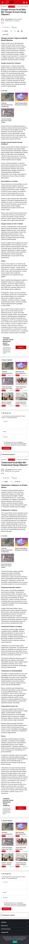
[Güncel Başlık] (10, 2)
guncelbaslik (8, 19)
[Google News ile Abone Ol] (6, 27)
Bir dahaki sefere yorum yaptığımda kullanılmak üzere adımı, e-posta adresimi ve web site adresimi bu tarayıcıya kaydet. (15, 444)
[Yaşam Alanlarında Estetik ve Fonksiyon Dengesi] (21, 399)
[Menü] (2, 2)
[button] (24, 2)
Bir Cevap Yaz (7, 413)
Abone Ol (21, 347)
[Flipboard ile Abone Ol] (14, 27)
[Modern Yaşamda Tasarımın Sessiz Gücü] (7, 399)
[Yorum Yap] (15, 31)
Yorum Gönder (6, 448)
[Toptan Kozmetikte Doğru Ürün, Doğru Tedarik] (7, 115)
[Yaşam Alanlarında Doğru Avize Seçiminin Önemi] (21, 384)
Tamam (14, 941)
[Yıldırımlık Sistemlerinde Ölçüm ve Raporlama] (7, 100)
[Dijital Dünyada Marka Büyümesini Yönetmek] (21, 100)
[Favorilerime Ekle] (11, 31)
